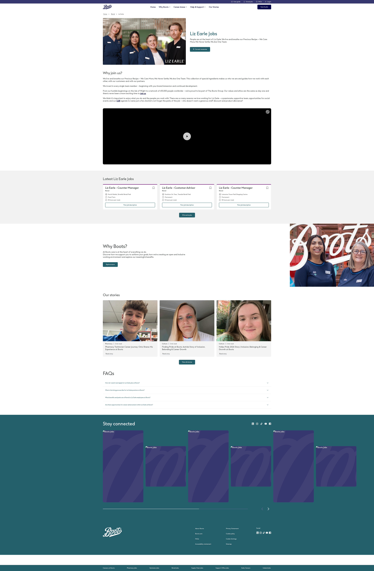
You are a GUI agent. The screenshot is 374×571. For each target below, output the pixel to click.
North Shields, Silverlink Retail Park (119, 194)
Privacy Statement (232, 528)
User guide (236, 2)
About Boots (199, 528)
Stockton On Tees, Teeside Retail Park (178, 194)
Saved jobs (249, 2)
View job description (130, 205)
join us (143, 93)
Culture (164, 344)
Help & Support (197, 7)
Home (153, 7)
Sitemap (229, 544)
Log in (269, 2)
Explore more (110, 264)
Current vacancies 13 (200, 49)
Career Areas (179, 7)
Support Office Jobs (222, 568)
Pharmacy (108, 344)
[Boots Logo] (107, 7)
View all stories (187, 362)
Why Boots (163, 7)
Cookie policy (230, 534)
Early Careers (245, 568)
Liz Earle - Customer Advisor (178, 187)
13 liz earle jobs (187, 215)
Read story (109, 354)
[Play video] (187, 136)
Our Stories (214, 7)
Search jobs (264, 7)
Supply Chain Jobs (197, 568)
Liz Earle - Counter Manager (122, 187)
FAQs (260, 2)
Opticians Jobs (154, 568)
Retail (113, 14)
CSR (118, 101)
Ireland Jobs (267, 568)
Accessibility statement (203, 544)
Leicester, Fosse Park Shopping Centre (234, 194)
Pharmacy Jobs (132, 568)
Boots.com (198, 534)
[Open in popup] (268, 112)
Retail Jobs (175, 568)
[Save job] (153, 187)
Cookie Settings (231, 539)
